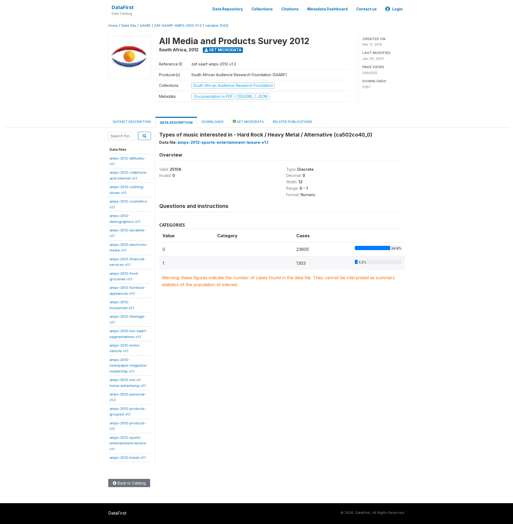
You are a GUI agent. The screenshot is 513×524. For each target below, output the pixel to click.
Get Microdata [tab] (250, 122)
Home (113, 26)
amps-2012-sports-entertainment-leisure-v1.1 (128, 443)
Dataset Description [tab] (132, 122)
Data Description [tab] (176, 123)
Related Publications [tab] (292, 122)
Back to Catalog (131, 483)
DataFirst (123, 7)
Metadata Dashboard (327, 9)
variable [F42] (216, 26)
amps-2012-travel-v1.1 (128, 457)
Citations (290, 9)
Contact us (366, 9)
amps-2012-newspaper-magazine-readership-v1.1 (129, 365)
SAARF (145, 26)
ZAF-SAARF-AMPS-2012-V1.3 (178, 26)
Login (397, 9)
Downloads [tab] (213, 122)
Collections (262, 9)
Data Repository (227, 9)
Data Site (128, 26)
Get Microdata (225, 50)
